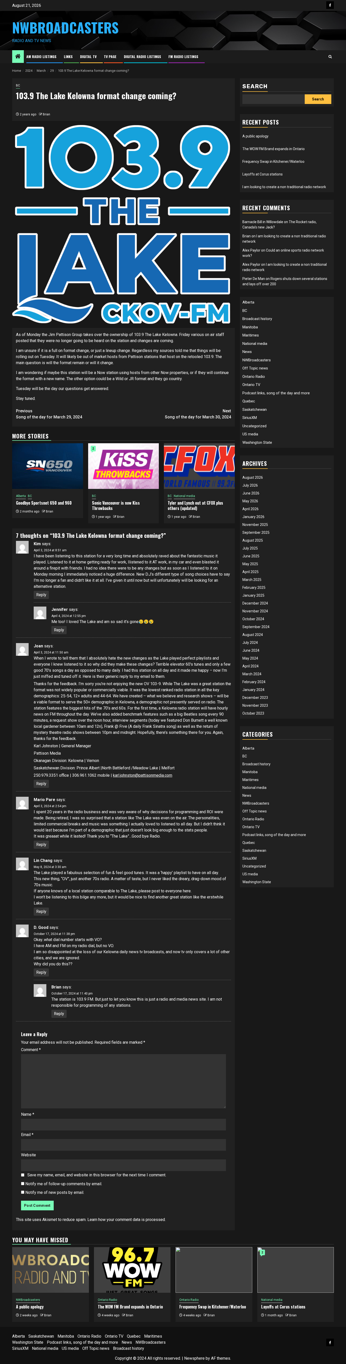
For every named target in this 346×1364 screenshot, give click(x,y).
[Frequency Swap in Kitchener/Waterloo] (214, 1270)
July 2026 (250, 485)
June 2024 (250, 650)
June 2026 (250, 493)
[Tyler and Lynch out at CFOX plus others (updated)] (199, 466)
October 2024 (253, 619)
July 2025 (250, 548)
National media (184, 496)
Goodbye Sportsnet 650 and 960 (44, 503)
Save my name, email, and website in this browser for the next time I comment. (96, 1175)
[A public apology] (50, 1270)
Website (28, 1155)
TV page (110, 56)
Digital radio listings (142, 56)
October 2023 (253, 713)
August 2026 (252, 477)
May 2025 (250, 564)
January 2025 (253, 595)
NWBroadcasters (65, 27)
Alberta (21, 496)
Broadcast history (257, 318)
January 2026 (253, 517)
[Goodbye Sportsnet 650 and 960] (47, 466)
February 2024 (253, 682)
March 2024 (251, 674)
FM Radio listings (183, 56)
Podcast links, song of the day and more (276, 393)
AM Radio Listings (41, 56)
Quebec (248, 401)
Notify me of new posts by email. (54, 1192)
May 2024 (250, 658)
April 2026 (250, 509)
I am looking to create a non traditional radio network (284, 187)
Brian (46, 114)
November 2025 (255, 525)
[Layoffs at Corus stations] (295, 1270)
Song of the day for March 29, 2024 (49, 414)
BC (18, 85)
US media (250, 434)
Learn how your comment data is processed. (126, 1219)
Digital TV (88, 56)
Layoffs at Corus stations (262, 174)
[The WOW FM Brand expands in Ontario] (132, 1270)
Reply (41, 594)
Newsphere (194, 1358)
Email (27, 1134)
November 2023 (255, 705)
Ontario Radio (253, 376)
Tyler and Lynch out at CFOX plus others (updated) (195, 505)
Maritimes (250, 335)
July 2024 (250, 643)
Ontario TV (251, 384)
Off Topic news (255, 368)
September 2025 (256, 532)
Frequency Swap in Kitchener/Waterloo (273, 162)
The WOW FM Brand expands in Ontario (273, 149)
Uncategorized (254, 425)
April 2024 (250, 666)
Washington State (257, 442)
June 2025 (250, 556)
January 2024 (253, 690)
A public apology (255, 136)
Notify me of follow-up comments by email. (63, 1183)
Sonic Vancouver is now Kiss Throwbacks (116, 505)
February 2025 (253, 588)
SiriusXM (249, 417)
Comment (31, 1049)
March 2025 (251, 580)
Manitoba (250, 327)
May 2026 (250, 501)
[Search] (330, 57)
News (247, 351)
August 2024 (252, 635)
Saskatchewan (254, 409)
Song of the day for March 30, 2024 (198, 414)
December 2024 (255, 603)
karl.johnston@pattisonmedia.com (142, 775)
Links (68, 56)
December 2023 (255, 698)
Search (255, 86)
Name (27, 1114)
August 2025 (252, 540)
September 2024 (256, 627)
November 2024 (255, 611)
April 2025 (250, 572)
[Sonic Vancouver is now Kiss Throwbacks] (123, 466)
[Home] (18, 56)
